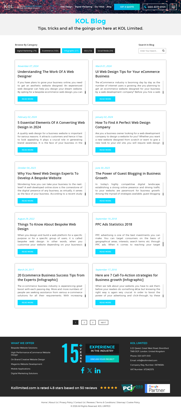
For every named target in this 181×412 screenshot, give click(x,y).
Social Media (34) (105, 50)
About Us (53, 402)
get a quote (127, 7)
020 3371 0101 (144, 356)
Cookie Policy (133, 402)
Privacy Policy (66, 402)
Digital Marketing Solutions (24, 373)
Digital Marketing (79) (27, 50)
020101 (157, 6)
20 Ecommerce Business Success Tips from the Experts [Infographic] (51, 277)
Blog (109, 6)
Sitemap (121, 402)
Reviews (91, 402)
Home (44, 402)
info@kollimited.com (147, 360)
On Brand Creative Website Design (28, 359)
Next (103, 322)
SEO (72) (88, 50)
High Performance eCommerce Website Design (30, 353)
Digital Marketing (83, 6)
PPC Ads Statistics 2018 (113, 224)
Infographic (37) (71, 50)
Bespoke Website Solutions (24, 348)
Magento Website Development (26, 364)
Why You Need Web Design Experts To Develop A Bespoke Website (48, 175)
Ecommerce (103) (50, 50)
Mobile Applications (20, 369)
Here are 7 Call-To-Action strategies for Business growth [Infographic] (126, 277)
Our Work (99, 6)
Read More (27, 99)
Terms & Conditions (105, 402)
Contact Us (79, 402)
